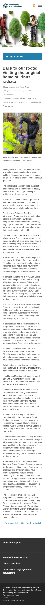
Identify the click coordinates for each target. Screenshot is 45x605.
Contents (25, 523)
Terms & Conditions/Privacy (13, 600)
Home (5, 87)
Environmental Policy (11, 595)
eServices (6, 598)
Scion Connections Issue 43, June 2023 (20, 98)
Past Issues (9, 95)
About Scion (24, 87)
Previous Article (12, 523)
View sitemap (10, 542)
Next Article (37, 523)
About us (14, 87)
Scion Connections (31, 91)
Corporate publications (13, 91)
